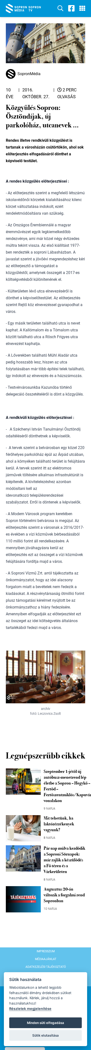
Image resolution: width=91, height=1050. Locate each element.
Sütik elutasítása (45, 1035)
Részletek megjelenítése (30, 1008)
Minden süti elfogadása (45, 1023)
